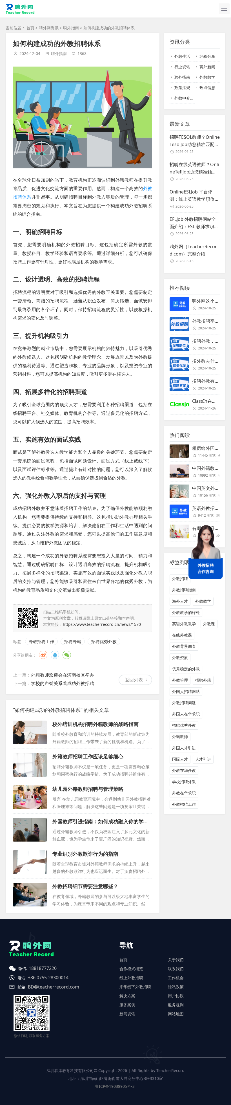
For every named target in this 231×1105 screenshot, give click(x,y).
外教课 (209, 623)
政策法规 (182, 87)
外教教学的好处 (186, 612)
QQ (55, 655)
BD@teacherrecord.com (53, 987)
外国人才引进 (184, 747)
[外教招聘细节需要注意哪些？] (30, 894)
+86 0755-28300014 (48, 977)
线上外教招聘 (131, 977)
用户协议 (176, 995)
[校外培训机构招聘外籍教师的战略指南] (30, 732)
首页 (30, 27)
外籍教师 (180, 736)
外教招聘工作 (41, 641)
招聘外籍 (72, 641)
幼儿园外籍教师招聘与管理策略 (87, 788)
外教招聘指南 (184, 590)
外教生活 (182, 56)
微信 (67, 655)
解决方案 (127, 995)
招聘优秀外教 (104, 641)
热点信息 (207, 87)
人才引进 (203, 759)
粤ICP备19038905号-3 (115, 1086)
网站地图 (176, 1013)
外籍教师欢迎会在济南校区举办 (62, 675)
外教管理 (180, 680)
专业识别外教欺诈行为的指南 (85, 853)
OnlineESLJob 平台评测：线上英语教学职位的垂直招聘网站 (194, 196)
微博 (43, 655)
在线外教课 (182, 635)
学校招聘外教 (184, 781)
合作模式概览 (131, 968)
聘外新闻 (207, 66)
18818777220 (43, 968)
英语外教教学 (184, 623)
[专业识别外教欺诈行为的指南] (30, 862)
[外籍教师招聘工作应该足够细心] (30, 765)
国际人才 (180, 759)
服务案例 (127, 1004)
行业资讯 (182, 66)
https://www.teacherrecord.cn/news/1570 (102, 624)
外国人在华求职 (186, 714)
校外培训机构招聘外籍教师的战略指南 (95, 724)
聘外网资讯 (49, 27)
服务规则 (176, 1004)
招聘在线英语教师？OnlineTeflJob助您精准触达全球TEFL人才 (194, 168)
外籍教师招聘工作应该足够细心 (87, 756)
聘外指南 (71, 27)
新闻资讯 (127, 1013)
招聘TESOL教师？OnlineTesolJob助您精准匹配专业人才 (195, 141)
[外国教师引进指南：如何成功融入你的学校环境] (30, 830)
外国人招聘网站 (186, 691)
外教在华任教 (184, 770)
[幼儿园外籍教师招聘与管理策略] (30, 797)
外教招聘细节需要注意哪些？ (85, 886)
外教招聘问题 (184, 702)
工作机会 (176, 977)
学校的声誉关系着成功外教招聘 (62, 683)
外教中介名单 (186, 98)
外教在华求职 (184, 793)
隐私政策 (176, 986)
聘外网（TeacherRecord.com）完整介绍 (193, 250)
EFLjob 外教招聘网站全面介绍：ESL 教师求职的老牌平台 (194, 223)
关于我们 (176, 959)
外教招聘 (180, 578)
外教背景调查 (184, 646)
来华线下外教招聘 (135, 986)
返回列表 (134, 680)
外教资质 (180, 657)
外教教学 (207, 77)
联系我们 (176, 968)
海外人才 (180, 601)
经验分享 (207, 56)
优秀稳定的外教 (186, 669)
